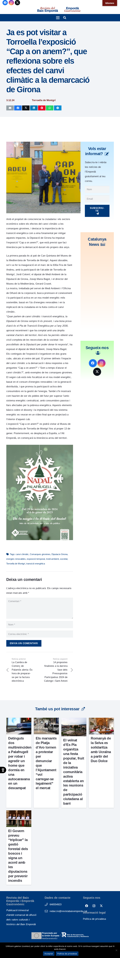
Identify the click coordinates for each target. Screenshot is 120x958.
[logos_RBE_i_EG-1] (47, 10)
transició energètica (35, 563)
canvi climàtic (22, 554)
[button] (57, 17)
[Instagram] (11, 2)
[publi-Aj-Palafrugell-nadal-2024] (39, 539)
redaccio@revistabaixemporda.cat (68, 911)
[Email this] (10, 107)
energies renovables (16, 559)
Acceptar (48, 953)
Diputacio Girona (59, 554)
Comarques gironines (40, 554)
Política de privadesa (94, 919)
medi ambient (52, 559)
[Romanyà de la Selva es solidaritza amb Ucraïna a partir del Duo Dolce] (101, 720)
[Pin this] (42, 107)
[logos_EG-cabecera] (72, 10)
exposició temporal (36, 559)
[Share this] (18, 107)
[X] (17, 2)
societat (63, 559)
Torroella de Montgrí (15, 563)
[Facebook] (5, 2)
